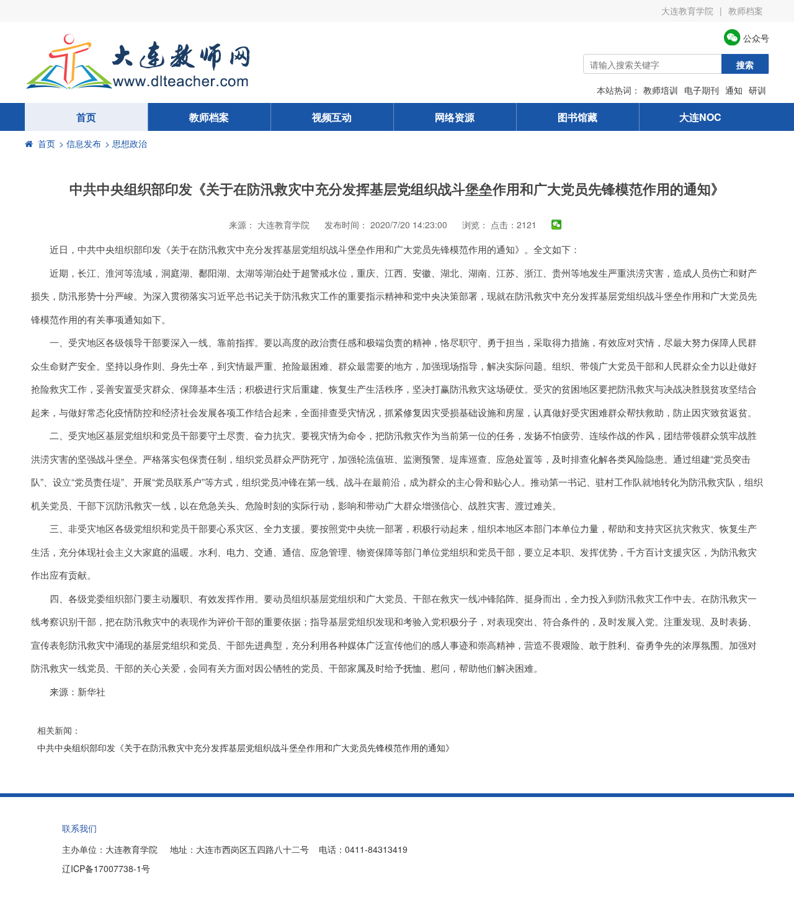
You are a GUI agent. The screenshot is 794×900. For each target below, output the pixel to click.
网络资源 (455, 117)
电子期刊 (701, 90)
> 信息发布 (80, 143)
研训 (757, 90)
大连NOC (700, 117)
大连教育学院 (687, 10)
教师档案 (745, 10)
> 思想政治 (126, 143)
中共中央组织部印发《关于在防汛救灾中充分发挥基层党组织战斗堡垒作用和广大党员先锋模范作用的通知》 (245, 747)
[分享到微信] (556, 224)
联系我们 (79, 828)
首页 (86, 117)
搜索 (745, 64)
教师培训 (660, 90)
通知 (734, 90)
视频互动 (332, 117)
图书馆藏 (577, 117)
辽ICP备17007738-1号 (106, 868)
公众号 (755, 38)
